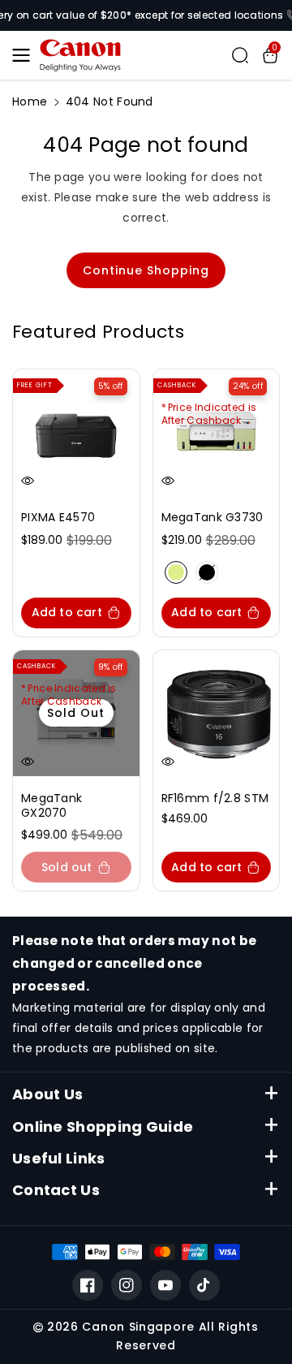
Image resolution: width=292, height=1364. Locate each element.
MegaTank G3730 (212, 517)
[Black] (206, 572)
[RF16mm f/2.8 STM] (216, 713)
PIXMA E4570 (58, 517)
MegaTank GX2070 (51, 805)
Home (29, 101)
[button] (26, 55)
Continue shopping (146, 270)
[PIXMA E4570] (76, 432)
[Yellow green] (176, 572)
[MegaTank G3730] (216, 432)
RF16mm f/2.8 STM (215, 798)
